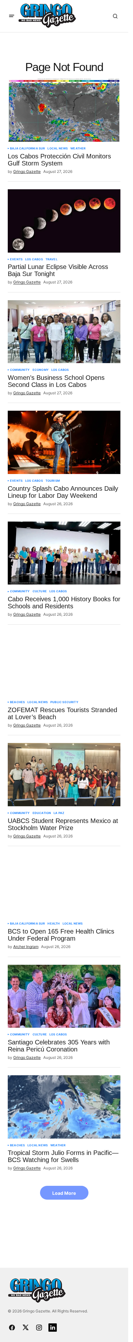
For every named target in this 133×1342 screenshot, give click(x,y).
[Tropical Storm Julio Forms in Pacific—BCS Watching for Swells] (64, 1106)
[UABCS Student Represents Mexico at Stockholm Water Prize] (64, 774)
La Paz (59, 813)
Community (20, 369)
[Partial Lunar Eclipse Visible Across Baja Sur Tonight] (64, 220)
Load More (64, 1193)
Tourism (53, 480)
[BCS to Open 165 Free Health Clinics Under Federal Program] (64, 885)
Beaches (17, 702)
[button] (11, 16)
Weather (78, 148)
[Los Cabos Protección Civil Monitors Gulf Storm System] (64, 110)
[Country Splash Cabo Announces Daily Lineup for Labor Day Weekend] (64, 442)
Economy (41, 369)
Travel (51, 259)
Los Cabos (34, 259)
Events (16, 259)
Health (53, 923)
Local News (57, 148)
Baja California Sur (27, 148)
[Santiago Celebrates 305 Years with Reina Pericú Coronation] (64, 996)
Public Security (64, 702)
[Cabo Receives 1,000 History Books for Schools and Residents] (64, 553)
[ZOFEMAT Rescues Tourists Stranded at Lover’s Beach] (64, 663)
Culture (40, 591)
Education (42, 813)
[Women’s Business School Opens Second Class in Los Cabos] (64, 331)
